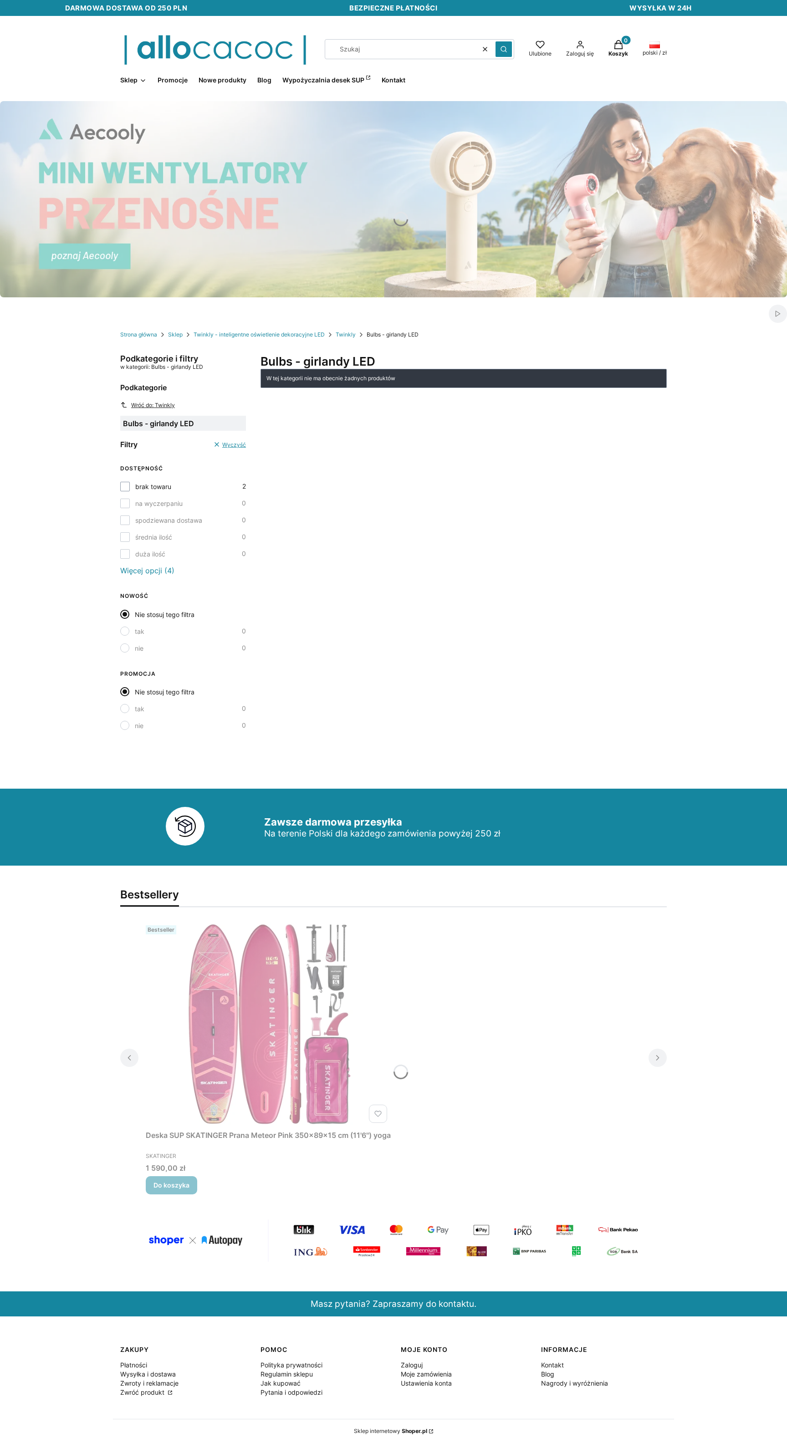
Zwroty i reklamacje (149, 1383)
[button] (504, 49)
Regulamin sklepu (287, 1374)
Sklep (175, 334)
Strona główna (138, 334)
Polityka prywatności (291, 1365)
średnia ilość (153, 537)
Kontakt (552, 1365)
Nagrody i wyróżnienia (574, 1383)
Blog (547, 1374)
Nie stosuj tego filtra (164, 614)
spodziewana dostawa (168, 520)
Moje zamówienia (426, 1374)
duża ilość (150, 554)
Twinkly (346, 334)
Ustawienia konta (426, 1383)
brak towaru (153, 486)
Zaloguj (412, 1365)
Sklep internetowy (390, 1431)
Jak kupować (281, 1383)
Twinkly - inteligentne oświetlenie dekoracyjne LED (259, 334)
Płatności (133, 1365)
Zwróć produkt (143, 1392)
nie (139, 648)
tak (139, 631)
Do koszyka (171, 1185)
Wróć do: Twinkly (153, 405)
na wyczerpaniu (159, 503)
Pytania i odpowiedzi (291, 1392)
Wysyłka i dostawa (148, 1374)
